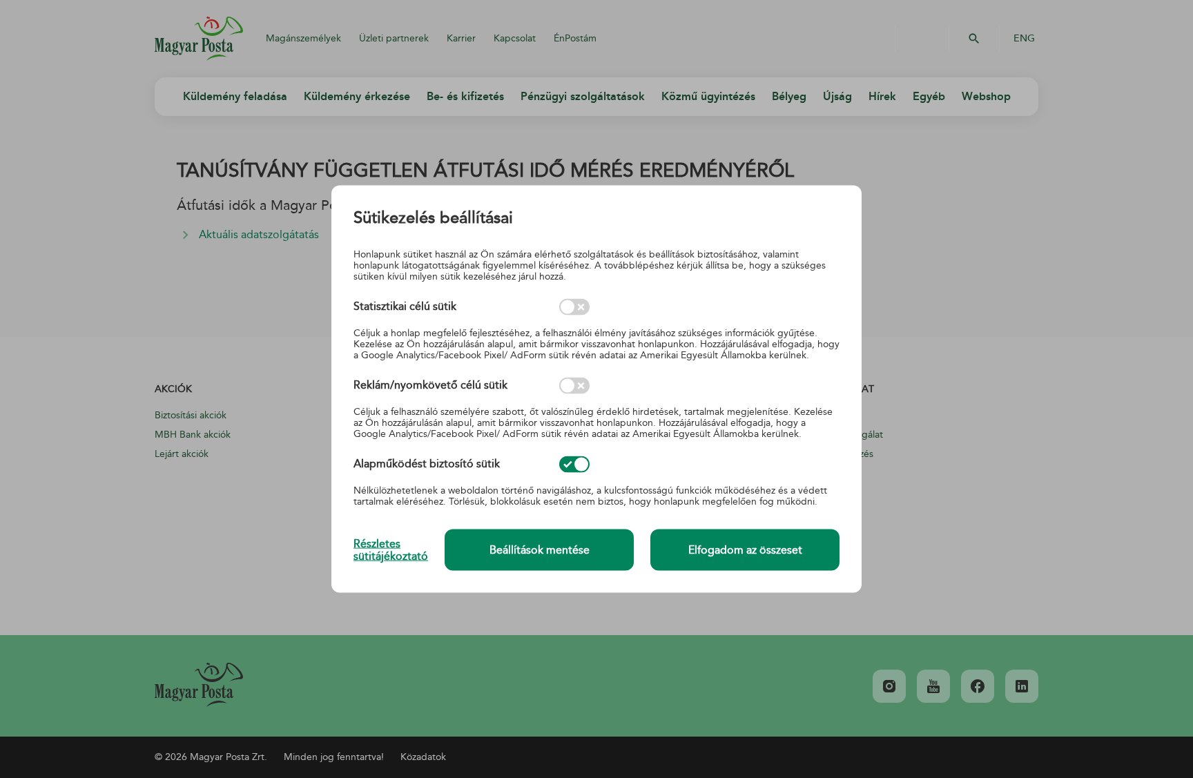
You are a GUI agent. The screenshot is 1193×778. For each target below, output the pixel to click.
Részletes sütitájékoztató (390, 549)
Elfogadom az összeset (745, 550)
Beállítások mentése (539, 550)
